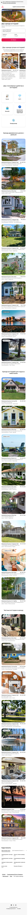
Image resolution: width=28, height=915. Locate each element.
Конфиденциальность (11, 908)
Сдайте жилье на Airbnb (19, 6)
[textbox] (7, 36)
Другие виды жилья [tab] (6, 850)
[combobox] (13, 31)
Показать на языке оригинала (9, 3)
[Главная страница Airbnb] (3, 7)
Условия (19, 908)
